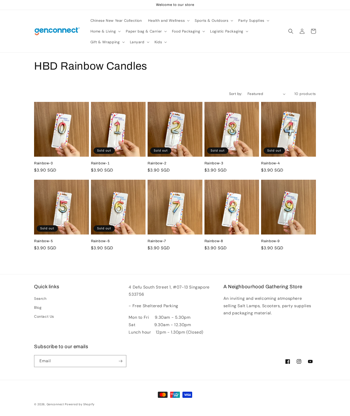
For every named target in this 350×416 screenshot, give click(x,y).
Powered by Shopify (80, 404)
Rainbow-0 (43, 163)
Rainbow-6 (100, 241)
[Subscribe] (120, 361)
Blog (38, 307)
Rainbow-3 (213, 163)
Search (40, 298)
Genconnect (55, 404)
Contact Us (44, 316)
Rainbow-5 (43, 241)
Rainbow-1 (100, 163)
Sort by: (235, 93)
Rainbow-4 (270, 163)
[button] (168, 20)
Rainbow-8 (213, 241)
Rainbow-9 (270, 241)
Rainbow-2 (157, 163)
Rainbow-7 (157, 241)
